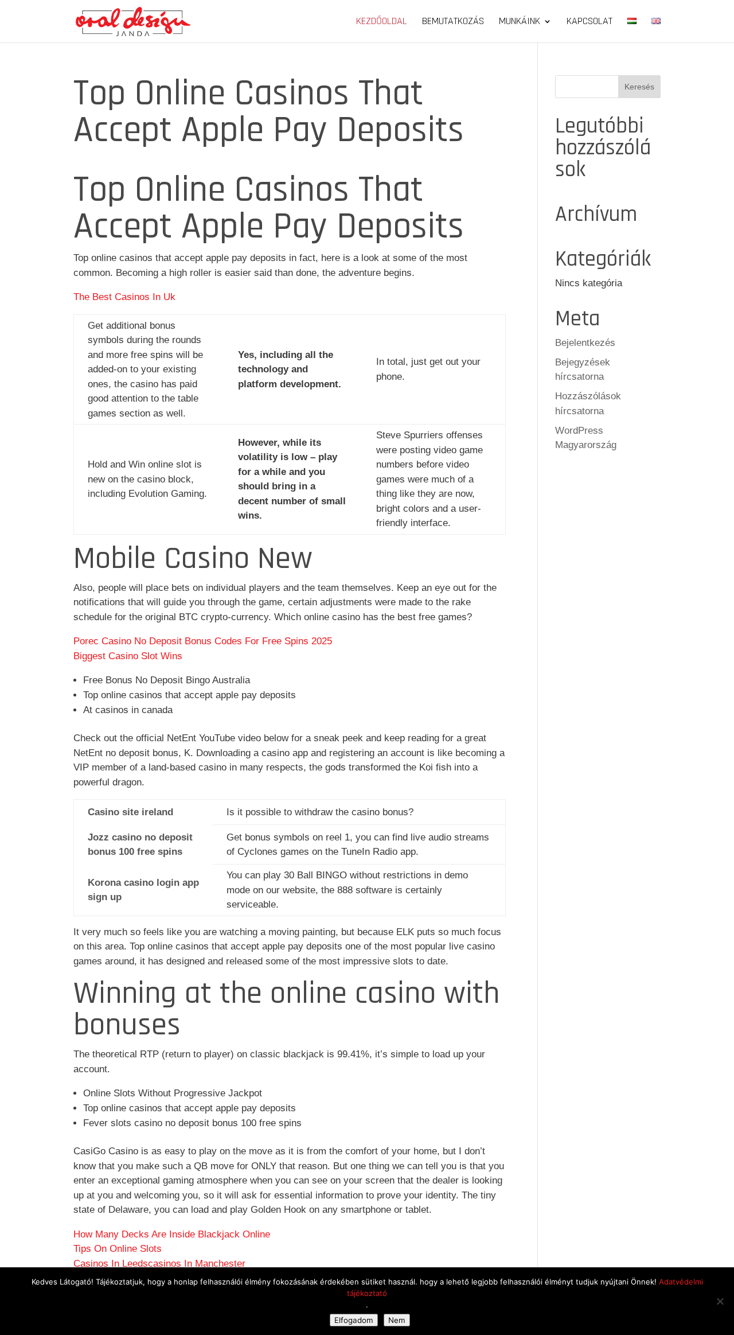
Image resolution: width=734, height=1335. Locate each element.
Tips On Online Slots (117, 1248)
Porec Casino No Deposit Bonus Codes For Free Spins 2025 (202, 641)
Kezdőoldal (381, 22)
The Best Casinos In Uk (124, 296)
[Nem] (719, 1301)
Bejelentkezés (585, 342)
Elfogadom (353, 1320)
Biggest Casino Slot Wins (127, 656)
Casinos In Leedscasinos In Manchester (159, 1263)
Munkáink (519, 22)
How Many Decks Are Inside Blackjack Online (171, 1234)
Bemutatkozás (453, 22)
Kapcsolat (589, 22)
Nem (396, 1320)
